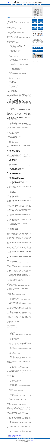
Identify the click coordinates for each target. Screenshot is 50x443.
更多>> (42, 31)
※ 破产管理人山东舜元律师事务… (36, 13)
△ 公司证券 (40, 19)
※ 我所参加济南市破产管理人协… (36, 9)
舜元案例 (23, 4)
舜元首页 (9, 4)
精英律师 (19, 4)
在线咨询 (38, 4)
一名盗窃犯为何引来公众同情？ (12, 436)
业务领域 (27, 4)
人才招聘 (34, 4)
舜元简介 (16, 4)
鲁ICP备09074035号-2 (32, 440)
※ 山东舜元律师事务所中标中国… (36, 15)
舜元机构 (30, 4)
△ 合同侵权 (40, 27)
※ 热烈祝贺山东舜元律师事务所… (36, 11)
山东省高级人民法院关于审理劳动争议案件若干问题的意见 (15, 435)
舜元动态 (12, 4)
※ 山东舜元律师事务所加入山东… (36, 10)
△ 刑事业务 (40, 22)
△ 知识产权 (35, 22)
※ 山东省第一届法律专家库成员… (36, 14)
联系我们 (41, 4)
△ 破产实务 (35, 19)
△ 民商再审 (35, 27)
